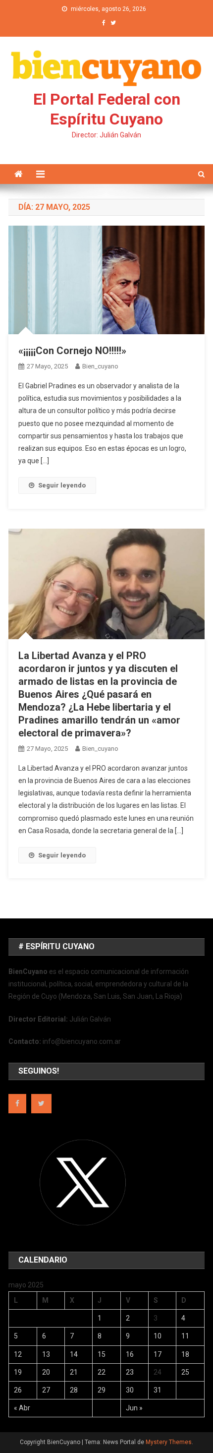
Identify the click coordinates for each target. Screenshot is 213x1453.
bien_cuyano (100, 366)
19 (18, 1372)
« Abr (22, 1408)
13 (46, 1354)
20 (46, 1372)
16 (130, 1354)
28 (74, 1390)
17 (157, 1354)
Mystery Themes (169, 1442)
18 (185, 1354)
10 (157, 1336)
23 (130, 1372)
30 (130, 1390)
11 (185, 1336)
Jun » (134, 1408)
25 (185, 1372)
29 (102, 1390)
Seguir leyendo (62, 485)
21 (74, 1372)
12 (18, 1354)
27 (46, 1390)
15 (102, 1354)
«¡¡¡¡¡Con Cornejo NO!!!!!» (72, 351)
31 (157, 1390)
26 (18, 1390)
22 (102, 1372)
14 (74, 1354)
